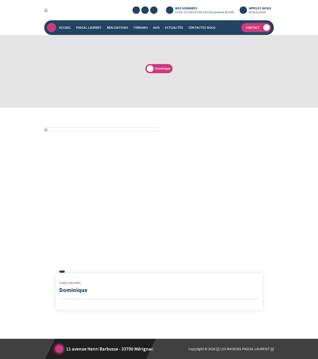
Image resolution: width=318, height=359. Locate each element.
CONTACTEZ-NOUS (201, 27)
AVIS (156, 27)
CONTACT (252, 27)
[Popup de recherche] (235, 27)
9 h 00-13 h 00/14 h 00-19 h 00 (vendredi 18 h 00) (204, 12)
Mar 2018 (66, 283)
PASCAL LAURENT (89, 27)
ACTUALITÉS (174, 27)
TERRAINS (140, 27)
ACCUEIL (65, 27)
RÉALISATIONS (117, 27)
